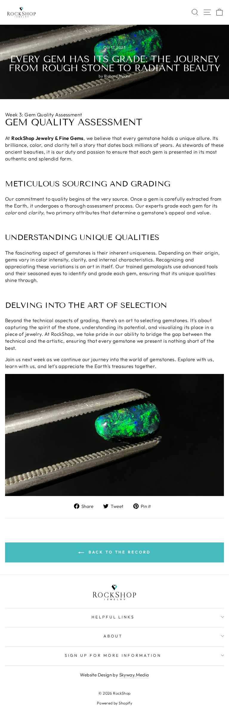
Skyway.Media (134, 675)
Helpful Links (113, 617)
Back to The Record (118, 552)
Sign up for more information (113, 655)
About (113, 636)
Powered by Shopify (114, 703)
